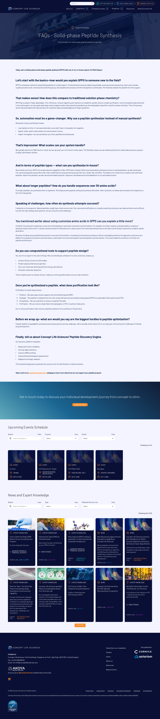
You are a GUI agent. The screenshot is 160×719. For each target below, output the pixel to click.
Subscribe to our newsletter (116, 648)
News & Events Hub (145, 9)
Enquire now (80, 405)
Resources (130, 9)
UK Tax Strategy (147, 690)
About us (69, 9)
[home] (24, 8)
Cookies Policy (101, 690)
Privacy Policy (90, 690)
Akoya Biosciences (25, 673)
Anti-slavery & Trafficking (124, 690)
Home (108, 657)
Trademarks (137, 690)
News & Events (111, 670)
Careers (109, 652)
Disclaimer (111, 690)
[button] (82, 8)
